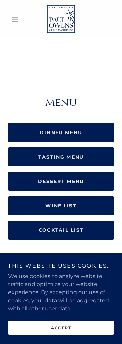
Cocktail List (61, 230)
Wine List (61, 206)
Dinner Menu (61, 132)
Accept (61, 327)
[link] (61, 19)
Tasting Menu (61, 157)
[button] (16, 19)
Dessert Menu (61, 181)
